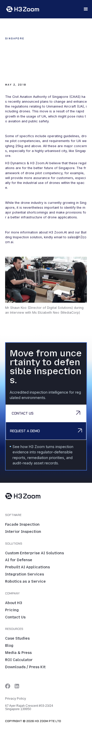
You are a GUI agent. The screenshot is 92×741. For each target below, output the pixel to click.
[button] (86, 9)
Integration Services (24, 574)
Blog (9, 646)
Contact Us (15, 617)
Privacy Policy (15, 698)
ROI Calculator (19, 660)
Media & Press (18, 653)
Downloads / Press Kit (25, 667)
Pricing (12, 610)
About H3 (13, 603)
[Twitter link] (7, 686)
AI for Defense (18, 560)
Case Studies (17, 639)
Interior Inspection (23, 532)
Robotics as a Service (25, 582)
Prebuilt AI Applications (27, 567)
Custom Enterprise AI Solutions (34, 553)
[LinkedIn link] (16, 686)
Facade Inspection (22, 525)
